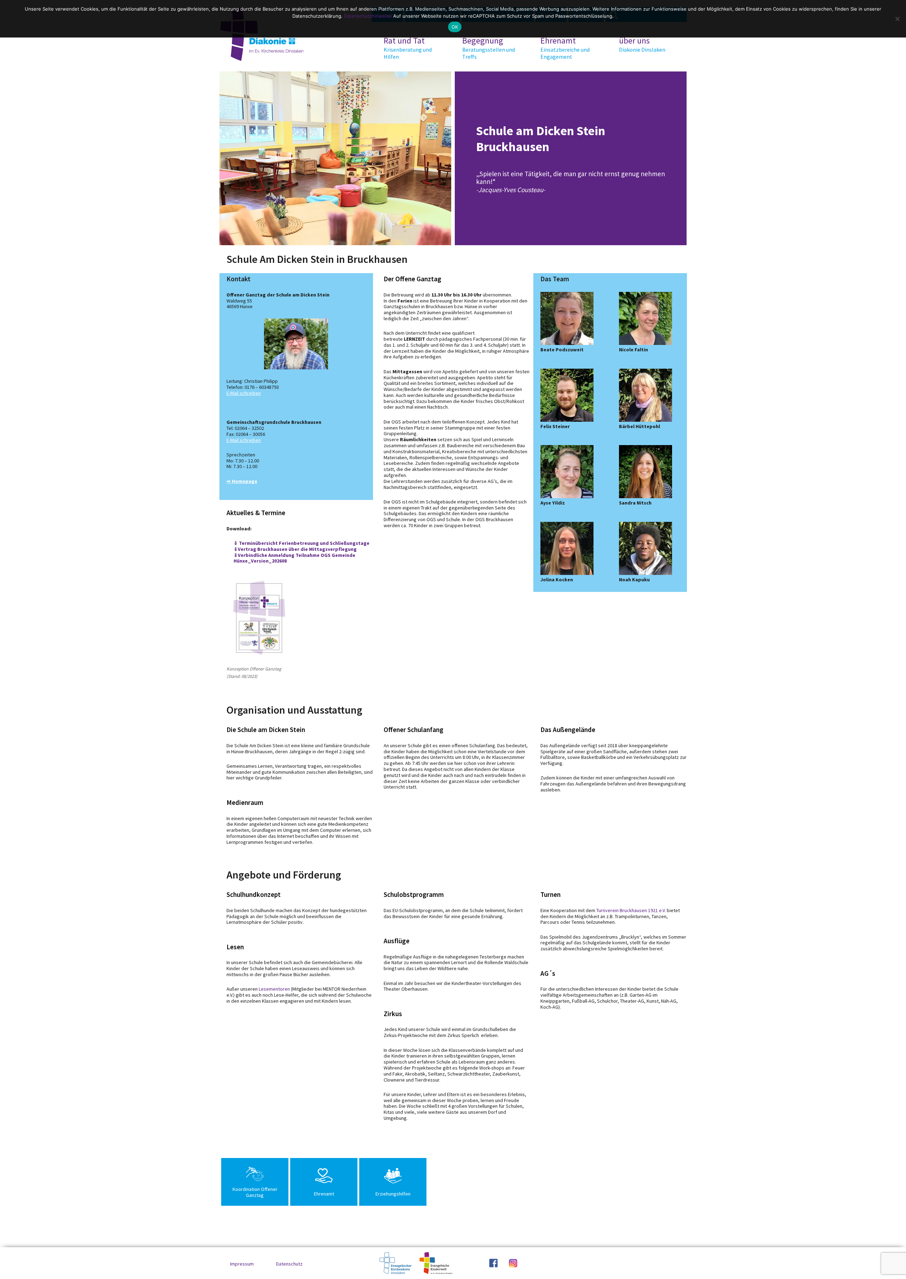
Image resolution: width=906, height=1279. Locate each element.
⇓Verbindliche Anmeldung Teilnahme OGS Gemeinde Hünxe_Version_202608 (294, 558)
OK (455, 27)
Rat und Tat (408, 47)
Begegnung (488, 47)
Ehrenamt (565, 47)
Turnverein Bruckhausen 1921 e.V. (631, 910)
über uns (642, 44)
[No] (897, 18)
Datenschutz (289, 1264)
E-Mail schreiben (243, 393)
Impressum (242, 1264)
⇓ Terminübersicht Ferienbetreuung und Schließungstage (301, 543)
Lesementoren (274, 989)
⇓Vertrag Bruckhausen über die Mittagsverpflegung (295, 549)
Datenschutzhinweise (368, 16)
